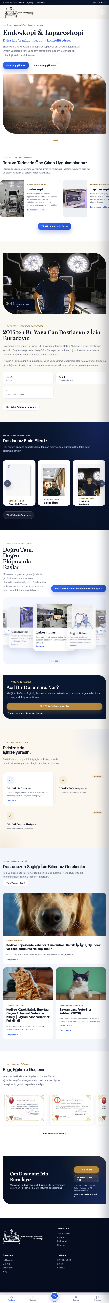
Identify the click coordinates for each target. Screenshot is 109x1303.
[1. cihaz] (50, 661)
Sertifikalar (7, 1268)
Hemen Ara (12, 66)
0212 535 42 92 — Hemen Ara (55, 706)
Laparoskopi (63, 1237)
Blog (5, 1271)
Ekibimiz (6, 1264)
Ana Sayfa (11, 1300)
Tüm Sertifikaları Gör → (54, 1133)
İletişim (60, 1264)
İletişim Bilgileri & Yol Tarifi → (86, 1195)
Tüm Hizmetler (63, 1233)
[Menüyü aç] (103, 12)
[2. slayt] (57, 140)
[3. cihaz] (55, 661)
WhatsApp (97, 1300)
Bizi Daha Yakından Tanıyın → (21, 407)
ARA (54, 1301)
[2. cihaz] (53, 661)
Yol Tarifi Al (32, 66)
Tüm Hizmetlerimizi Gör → (54, 226)
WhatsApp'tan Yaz (84, 1178)
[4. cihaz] (57, 661)
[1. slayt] (53, 140)
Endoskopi (62, 1241)
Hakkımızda (8, 1260)
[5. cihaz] (59, 661)
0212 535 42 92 (64, 1260)
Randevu (61, 1268)
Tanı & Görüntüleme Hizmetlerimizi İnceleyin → (79, 588)
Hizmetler (33, 1300)
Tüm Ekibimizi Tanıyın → (18, 515)
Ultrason (61, 1245)
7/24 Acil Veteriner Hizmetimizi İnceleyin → (27, 713)
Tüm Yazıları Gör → (15, 883)
